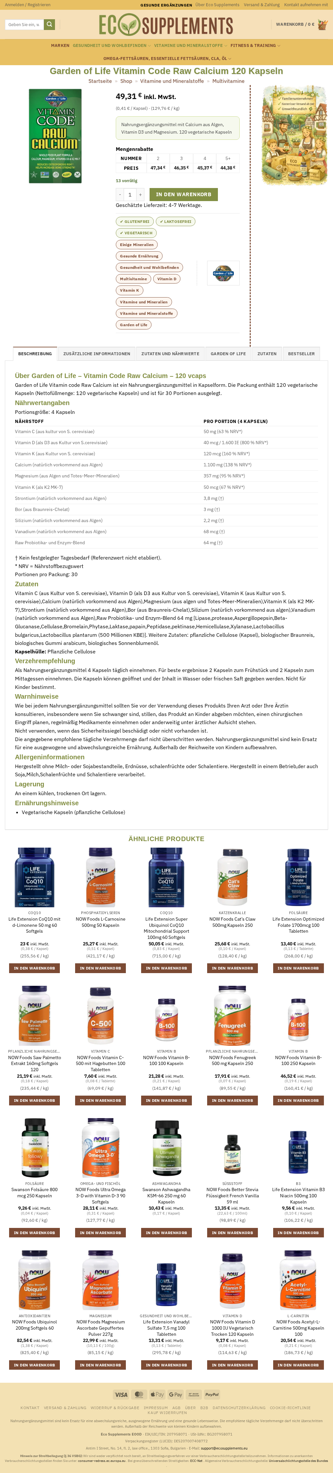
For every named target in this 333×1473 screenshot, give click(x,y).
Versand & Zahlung (262, 4)
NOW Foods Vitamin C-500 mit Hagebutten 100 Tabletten (100, 1063)
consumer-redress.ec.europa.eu (102, 1461)
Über (190, 1407)
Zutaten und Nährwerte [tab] (170, 354)
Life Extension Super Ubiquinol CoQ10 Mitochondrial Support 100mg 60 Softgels (166, 928)
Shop (126, 81)
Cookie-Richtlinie (290, 1407)
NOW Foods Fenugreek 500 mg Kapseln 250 (232, 1061)
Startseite (100, 81)
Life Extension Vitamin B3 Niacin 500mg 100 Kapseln (298, 1195)
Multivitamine (228, 81)
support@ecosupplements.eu (224, 1448)
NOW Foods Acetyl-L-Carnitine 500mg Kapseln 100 (298, 1328)
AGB (176, 1407)
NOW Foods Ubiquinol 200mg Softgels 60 (34, 1325)
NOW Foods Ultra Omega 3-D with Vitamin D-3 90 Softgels (100, 1195)
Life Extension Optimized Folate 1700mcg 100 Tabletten (298, 925)
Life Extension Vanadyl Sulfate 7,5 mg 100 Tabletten (166, 1328)
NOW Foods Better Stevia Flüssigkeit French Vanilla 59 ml (232, 1195)
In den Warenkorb (183, 194)
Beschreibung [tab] (35, 354)
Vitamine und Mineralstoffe (188, 45)
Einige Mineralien (136, 244)
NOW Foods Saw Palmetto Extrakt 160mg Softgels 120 (34, 1063)
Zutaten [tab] (267, 354)
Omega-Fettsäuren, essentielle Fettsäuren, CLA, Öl (165, 58)
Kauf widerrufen (167, 1412)
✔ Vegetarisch (136, 232)
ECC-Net (196, 1461)
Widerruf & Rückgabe (115, 1407)
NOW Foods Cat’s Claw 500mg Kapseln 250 (232, 922)
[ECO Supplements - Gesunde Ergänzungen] (166, 25)
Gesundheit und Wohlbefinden (110, 45)
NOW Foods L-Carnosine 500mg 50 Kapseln (101, 922)
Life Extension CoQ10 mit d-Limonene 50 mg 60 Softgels (34, 925)
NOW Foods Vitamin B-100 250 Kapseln (298, 1061)
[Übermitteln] (49, 24)
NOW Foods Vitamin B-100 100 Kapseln (166, 1061)
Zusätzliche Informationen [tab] (96, 354)
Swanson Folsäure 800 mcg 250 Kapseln (34, 1193)
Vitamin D (166, 278)
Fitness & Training (253, 45)
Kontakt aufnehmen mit (306, 4)
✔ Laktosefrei (176, 221)
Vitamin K (129, 290)
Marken (60, 45)
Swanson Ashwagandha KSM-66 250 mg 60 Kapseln (166, 1195)
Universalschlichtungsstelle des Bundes (298, 1461)
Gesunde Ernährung (139, 256)
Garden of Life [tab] (228, 354)
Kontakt (29, 1407)
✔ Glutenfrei (134, 221)
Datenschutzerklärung (239, 1407)
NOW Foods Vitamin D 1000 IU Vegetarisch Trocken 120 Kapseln (232, 1328)
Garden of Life (133, 324)
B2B (204, 1407)
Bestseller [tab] (301, 354)
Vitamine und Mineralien (143, 301)
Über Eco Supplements (217, 4)
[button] (27, 5)
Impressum (156, 1407)
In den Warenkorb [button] (34, 968)
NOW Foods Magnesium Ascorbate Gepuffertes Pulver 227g (100, 1328)
